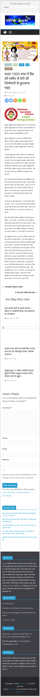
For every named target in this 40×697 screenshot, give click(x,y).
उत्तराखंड (21, 65)
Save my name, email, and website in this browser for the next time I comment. (19, 476)
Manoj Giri (9, 92)
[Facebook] (7, 100)
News (15, 65)
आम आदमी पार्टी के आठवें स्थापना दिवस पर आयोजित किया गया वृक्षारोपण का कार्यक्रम (20, 311)
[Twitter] (11, 100)
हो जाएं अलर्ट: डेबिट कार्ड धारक (25, 292)
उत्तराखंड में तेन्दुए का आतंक (13, 287)
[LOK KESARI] (5, 32)
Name (4, 438)
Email (4, 449)
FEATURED (8, 65)
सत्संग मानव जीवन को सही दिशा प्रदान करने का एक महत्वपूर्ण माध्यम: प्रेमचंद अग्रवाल (20, 351)
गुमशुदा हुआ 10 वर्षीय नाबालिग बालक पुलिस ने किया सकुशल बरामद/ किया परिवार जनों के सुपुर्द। (19, 373)
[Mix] (15, 100)
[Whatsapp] (20, 100)
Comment (7, 408)
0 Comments (10, 96)
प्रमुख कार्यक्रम (8, 69)
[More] (24, 100)
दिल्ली (27, 65)
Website (5, 459)
